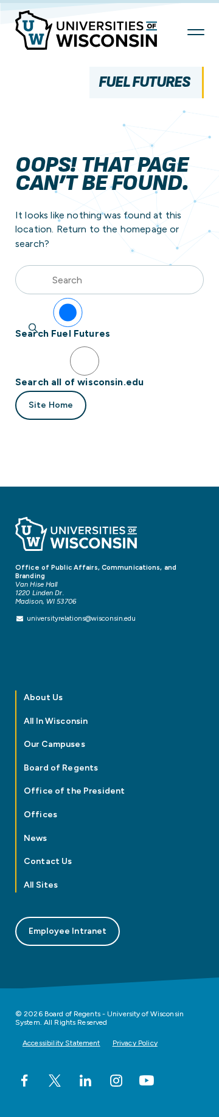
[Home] (94, 32)
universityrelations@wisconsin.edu (81, 618)
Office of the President (74, 791)
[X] (55, 1080)
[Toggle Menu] (196, 32)
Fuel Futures (144, 82)
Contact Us (48, 861)
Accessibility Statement (61, 1043)
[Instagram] (116, 1080)
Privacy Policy (135, 1043)
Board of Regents (61, 768)
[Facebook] (24, 1080)
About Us (43, 697)
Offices (40, 814)
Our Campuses (54, 744)
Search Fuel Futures (62, 333)
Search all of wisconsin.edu (79, 382)
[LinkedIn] (85, 1080)
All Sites (41, 885)
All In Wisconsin (56, 721)
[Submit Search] (33, 328)
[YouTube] (146, 1080)
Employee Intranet (67, 931)
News (35, 838)
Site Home (51, 405)
